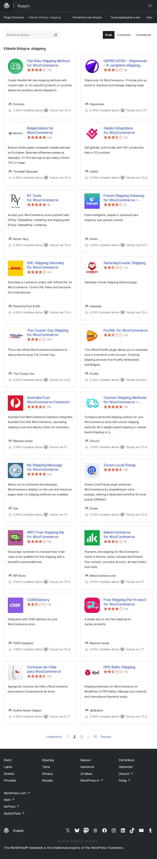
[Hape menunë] (151, 5)
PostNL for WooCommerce (126, 330)
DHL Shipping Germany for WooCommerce (45, 265)
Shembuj (48, 760)
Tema (46, 767)
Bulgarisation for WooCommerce (40, 130)
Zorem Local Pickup (120, 465)
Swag (124, 780)
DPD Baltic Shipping (119, 667)
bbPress (11, 806)
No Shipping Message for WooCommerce (44, 467)
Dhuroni (126, 774)
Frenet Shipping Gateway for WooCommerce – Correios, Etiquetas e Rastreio (124, 198)
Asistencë (87, 767)
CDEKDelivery (38, 600)
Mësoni (85, 760)
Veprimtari (125, 767)
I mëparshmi (54, 736)
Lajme (8, 767)
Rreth (7, 760)
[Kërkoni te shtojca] (56, 35)
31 (95, 736)
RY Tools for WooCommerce (42, 198)
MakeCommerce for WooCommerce (119, 534)
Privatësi (10, 780)
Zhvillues (86, 774)
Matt (9, 800)
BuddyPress (14, 813)
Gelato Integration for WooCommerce (119, 130)
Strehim (9, 774)
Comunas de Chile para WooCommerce (44, 669)
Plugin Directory (14, 17)
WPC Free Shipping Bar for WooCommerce (46, 534)
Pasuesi (106, 736)
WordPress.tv (91, 780)
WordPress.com (17, 793)
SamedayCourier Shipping (125, 263)
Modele (47, 780)
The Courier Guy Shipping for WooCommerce (47, 332)
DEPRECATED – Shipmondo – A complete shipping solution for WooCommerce (126, 63)
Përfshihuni (126, 760)
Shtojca (47, 774)
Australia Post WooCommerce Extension (48, 400)
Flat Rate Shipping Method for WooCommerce (48, 63)
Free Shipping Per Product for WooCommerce (125, 602)
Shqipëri (18, 831)
